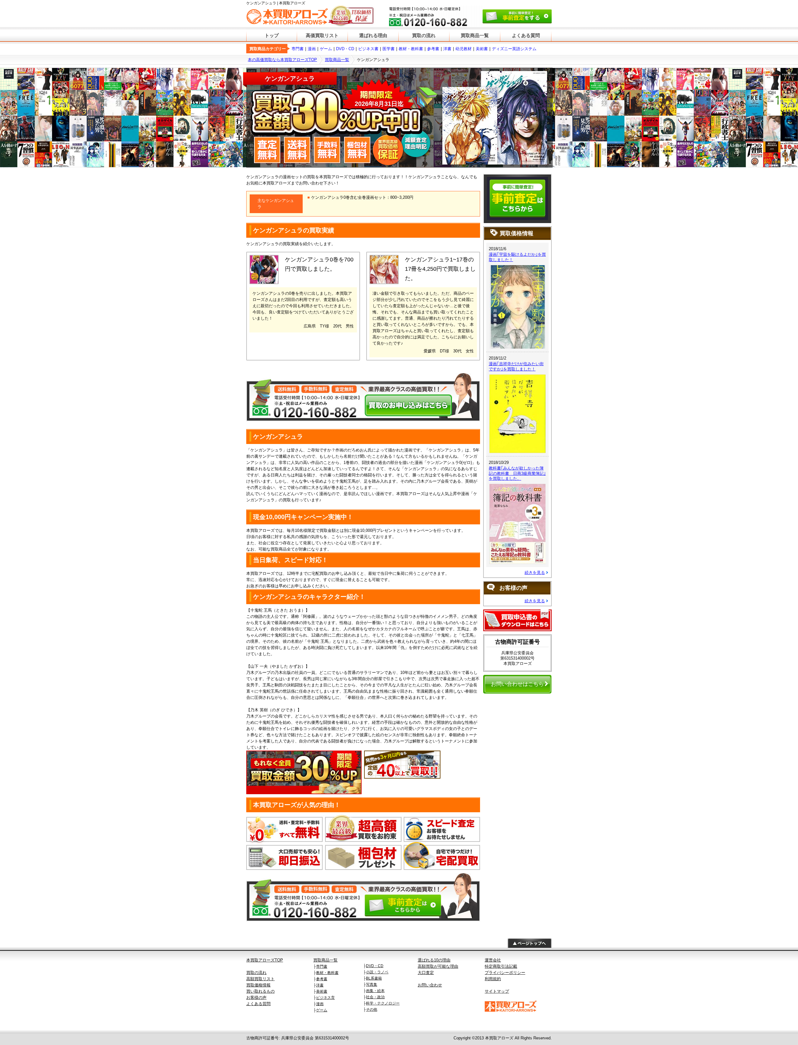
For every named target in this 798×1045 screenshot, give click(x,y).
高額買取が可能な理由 (438, 966)
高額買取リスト (260, 978)
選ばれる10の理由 (434, 960)
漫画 (312, 48)
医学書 (388, 48)
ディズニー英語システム (514, 48)
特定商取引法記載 (501, 966)
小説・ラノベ (377, 972)
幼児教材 (463, 48)
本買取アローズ (499, 1038)
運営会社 (493, 960)
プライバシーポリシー (505, 972)
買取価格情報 (258, 985)
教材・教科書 (411, 48)
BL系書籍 (374, 978)
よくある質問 (526, 35)
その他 (371, 1009)
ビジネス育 (325, 997)
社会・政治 (375, 997)
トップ (272, 35)
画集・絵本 (375, 991)
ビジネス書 (368, 48)
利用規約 (493, 978)
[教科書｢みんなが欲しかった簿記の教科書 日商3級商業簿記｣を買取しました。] (517, 486)
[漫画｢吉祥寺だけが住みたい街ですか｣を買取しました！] (517, 377)
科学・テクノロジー (383, 1003)
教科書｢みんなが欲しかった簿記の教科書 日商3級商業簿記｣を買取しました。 (517, 473)
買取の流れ (423, 35)
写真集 (371, 984)
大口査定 (426, 972)
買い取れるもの (260, 991)
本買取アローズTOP (264, 960)
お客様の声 (256, 997)
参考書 (433, 48)
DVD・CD (345, 48)
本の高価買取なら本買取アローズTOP (282, 59)
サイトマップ (497, 991)
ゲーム (326, 48)
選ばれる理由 (373, 35)
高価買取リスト (322, 35)
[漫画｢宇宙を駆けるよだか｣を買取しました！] (517, 268)
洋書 (447, 48)
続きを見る (535, 572)
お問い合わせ (430, 985)
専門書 (297, 48)
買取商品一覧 (475, 35)
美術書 (482, 48)
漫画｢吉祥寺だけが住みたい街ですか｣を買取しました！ (516, 366)
